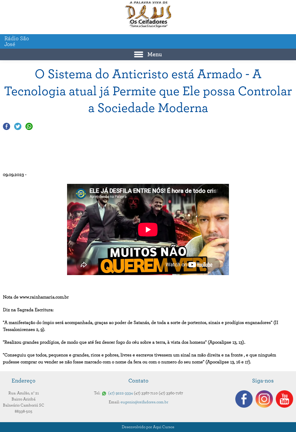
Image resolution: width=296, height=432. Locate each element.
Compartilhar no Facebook (6, 126)
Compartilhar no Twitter (17, 126)
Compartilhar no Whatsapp (29, 126)
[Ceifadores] (148, 14)
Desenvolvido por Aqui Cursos (148, 427)
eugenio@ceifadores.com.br (144, 402)
